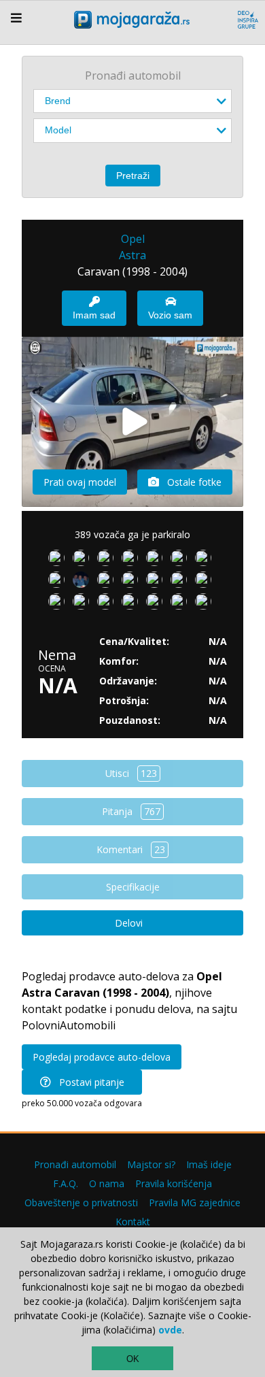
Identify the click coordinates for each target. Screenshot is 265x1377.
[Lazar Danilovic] (108, 604)
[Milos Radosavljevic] (132, 582)
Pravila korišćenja (173, 1183)
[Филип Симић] (83, 582)
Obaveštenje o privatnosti (81, 1202)
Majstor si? (151, 1164)
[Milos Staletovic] (59, 604)
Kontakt (133, 1221)
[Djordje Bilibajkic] (108, 560)
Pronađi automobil (75, 1164)
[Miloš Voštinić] (181, 582)
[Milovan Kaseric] (157, 560)
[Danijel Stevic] (59, 582)
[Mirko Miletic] (132, 560)
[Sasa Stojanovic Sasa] (181, 604)
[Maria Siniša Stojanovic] (108, 582)
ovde (170, 1329)
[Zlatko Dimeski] (59, 560)
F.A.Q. (65, 1183)
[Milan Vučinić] (206, 604)
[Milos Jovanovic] (181, 560)
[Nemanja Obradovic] (206, 582)
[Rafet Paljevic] (83, 560)
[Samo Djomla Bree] (157, 604)
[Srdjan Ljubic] (206, 560)
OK (132, 1359)
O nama (106, 1183)
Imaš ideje (209, 1164)
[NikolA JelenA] (83, 604)
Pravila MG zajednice (195, 1202)
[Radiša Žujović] (157, 582)
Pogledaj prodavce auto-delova (102, 1056)
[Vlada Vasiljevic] (132, 604)
